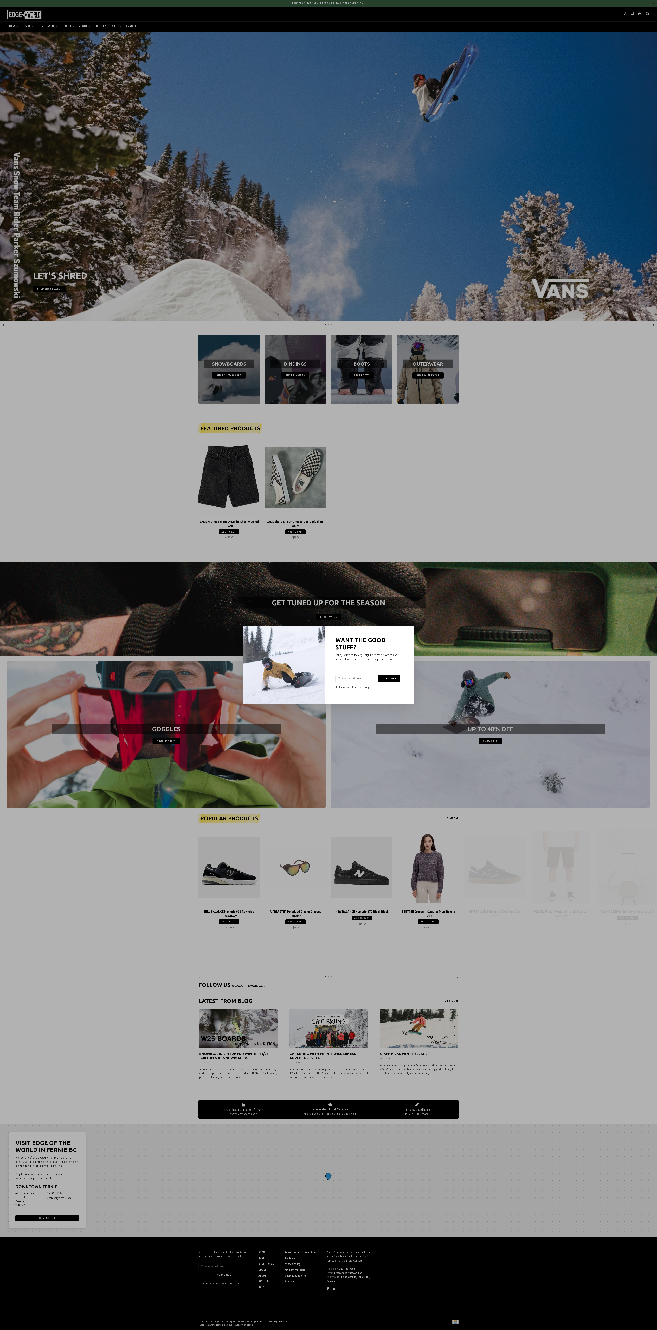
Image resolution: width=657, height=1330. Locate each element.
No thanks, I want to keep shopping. (352, 687)
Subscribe (389, 678)
